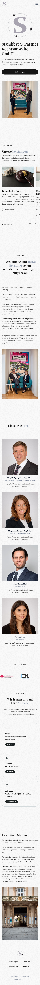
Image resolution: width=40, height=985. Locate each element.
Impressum (15, 976)
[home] (4, 3)
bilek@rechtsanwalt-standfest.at (20, 590)
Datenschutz (25, 976)
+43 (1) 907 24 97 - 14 (20, 592)
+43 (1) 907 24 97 (11, 766)
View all (7, 232)
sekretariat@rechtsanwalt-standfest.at (20, 643)
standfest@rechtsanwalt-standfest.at (20, 484)
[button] (36, 3)
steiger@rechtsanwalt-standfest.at (20, 537)
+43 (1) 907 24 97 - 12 (20, 539)
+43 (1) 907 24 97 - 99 (20, 645)
